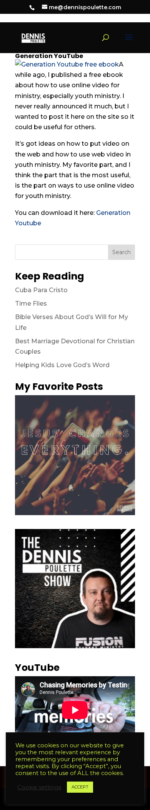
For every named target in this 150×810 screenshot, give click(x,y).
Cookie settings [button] (39, 787)
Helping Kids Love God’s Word (62, 365)
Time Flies (31, 303)
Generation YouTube (49, 56)
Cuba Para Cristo (41, 290)
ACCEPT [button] (80, 787)
